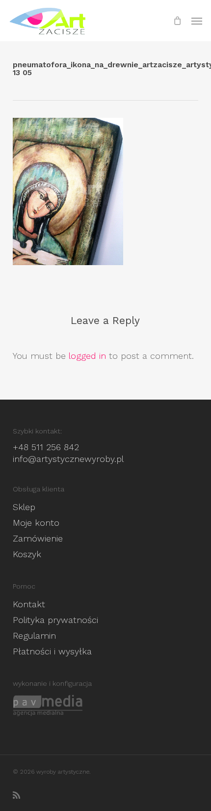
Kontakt (29, 604)
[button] (196, 21)
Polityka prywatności (55, 620)
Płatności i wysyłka (52, 651)
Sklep (24, 507)
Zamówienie (38, 538)
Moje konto (36, 522)
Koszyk (27, 554)
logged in (87, 356)
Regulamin (34, 635)
